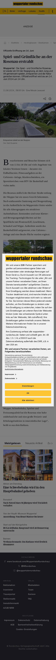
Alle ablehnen (28, 400)
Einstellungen (28, 386)
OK (28, 393)
